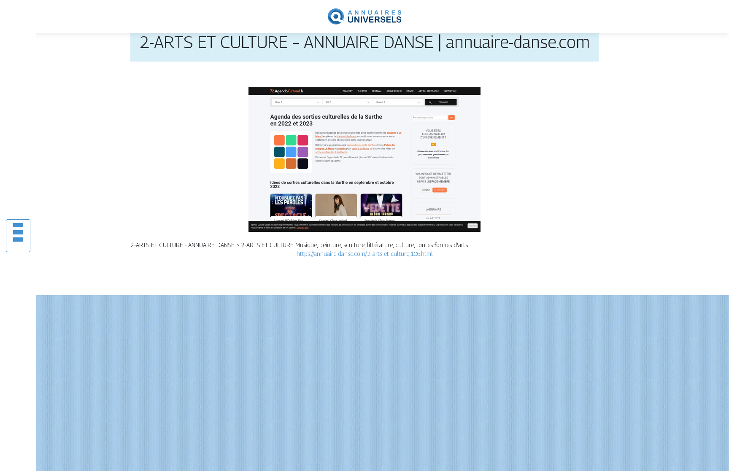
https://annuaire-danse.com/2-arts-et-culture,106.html (365, 253)
